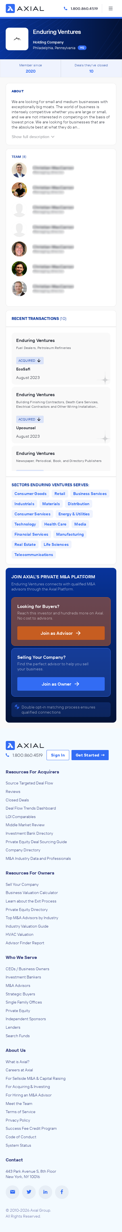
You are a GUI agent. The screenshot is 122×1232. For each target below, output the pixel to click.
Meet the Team (19, 1103)
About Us (16, 1050)
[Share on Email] (12, 1192)
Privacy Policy (18, 1120)
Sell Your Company (22, 884)
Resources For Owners (30, 873)
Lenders (13, 1027)
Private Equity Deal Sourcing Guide (36, 841)
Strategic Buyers (20, 993)
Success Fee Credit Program (31, 1128)
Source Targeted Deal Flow (29, 783)
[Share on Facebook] (62, 1192)
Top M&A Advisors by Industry (32, 917)
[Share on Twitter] (29, 1192)
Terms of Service (20, 1111)
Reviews (13, 791)
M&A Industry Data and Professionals (38, 858)
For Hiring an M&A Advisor (29, 1095)
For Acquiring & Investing (28, 1086)
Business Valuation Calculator (32, 892)
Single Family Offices (24, 1002)
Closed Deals (17, 800)
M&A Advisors (18, 985)
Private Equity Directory (27, 909)
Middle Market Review (25, 824)
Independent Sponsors (26, 1018)
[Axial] (25, 8)
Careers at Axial (19, 1069)
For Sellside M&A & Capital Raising (36, 1078)
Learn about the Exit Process (31, 901)
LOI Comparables (21, 816)
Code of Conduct (21, 1136)
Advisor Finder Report (25, 942)
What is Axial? (18, 1061)
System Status (18, 1145)
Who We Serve (21, 957)
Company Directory (23, 849)
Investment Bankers (23, 977)
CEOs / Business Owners (27, 968)
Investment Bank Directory (29, 833)
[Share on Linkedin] (45, 1192)
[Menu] (110, 8)
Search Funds (18, 1035)
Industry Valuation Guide (27, 926)
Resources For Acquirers (32, 772)
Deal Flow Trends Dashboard (31, 808)
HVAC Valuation (19, 934)
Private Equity (18, 1010)
